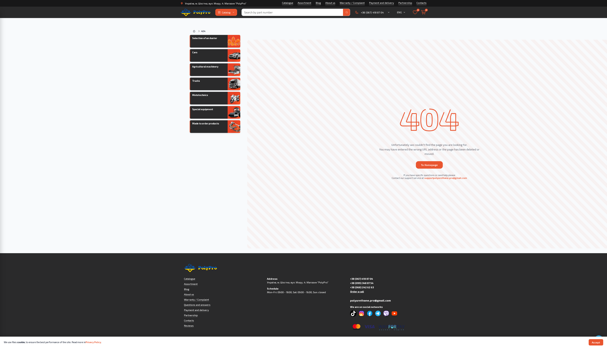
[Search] (346, 12)
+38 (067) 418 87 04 (361, 278)
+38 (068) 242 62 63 (362, 287)
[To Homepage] (196, 12)
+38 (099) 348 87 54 (361, 282)
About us (330, 2)
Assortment (304, 2)
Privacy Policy (93, 342)
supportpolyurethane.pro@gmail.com (445, 178)
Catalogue (287, 2)
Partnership (405, 2)
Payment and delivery (381, 2)
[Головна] (194, 31)
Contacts (421, 2)
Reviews (189, 325)
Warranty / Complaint (352, 2)
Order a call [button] (357, 291)
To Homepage (429, 164)
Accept (596, 342)
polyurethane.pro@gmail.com (370, 300)
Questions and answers (197, 304)
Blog (318, 2)
